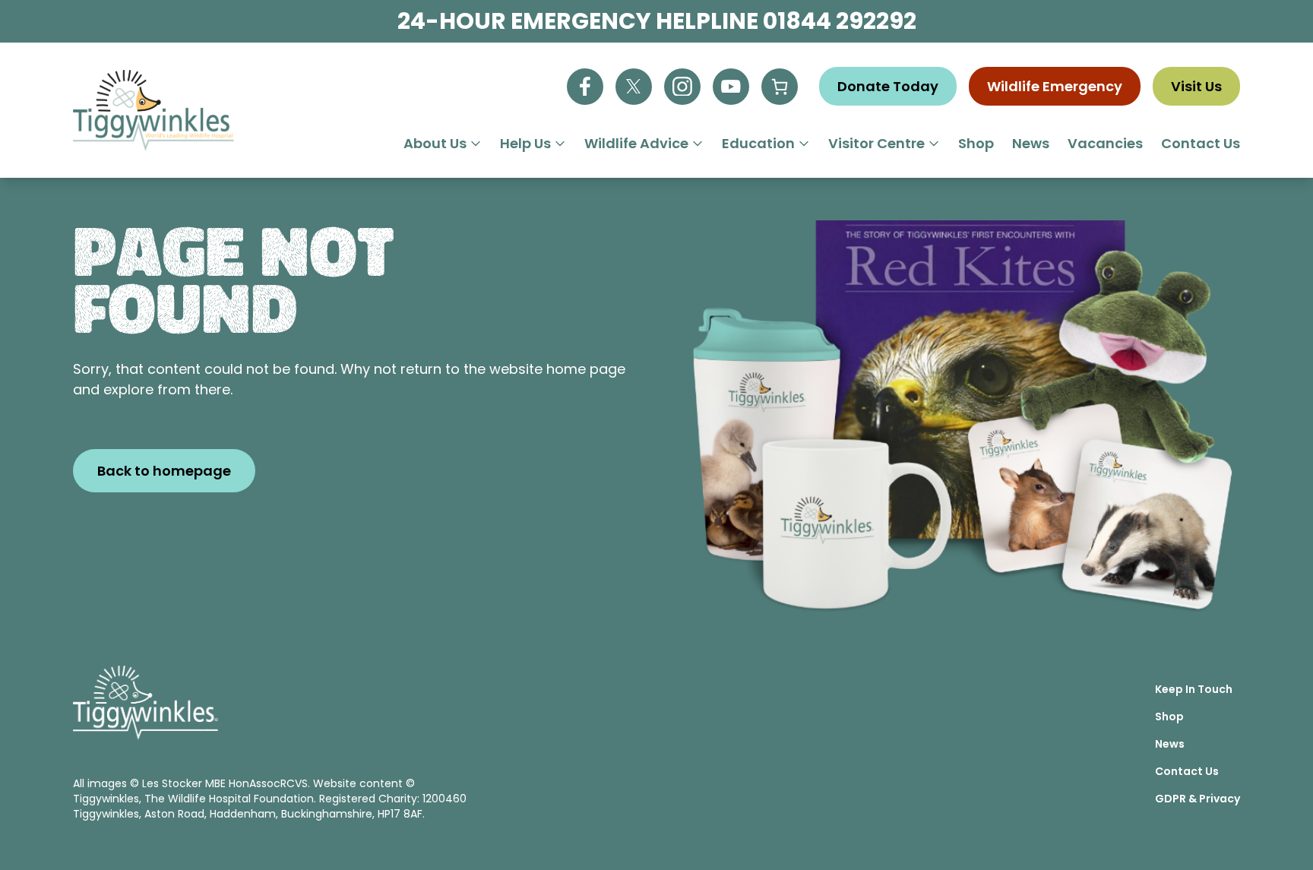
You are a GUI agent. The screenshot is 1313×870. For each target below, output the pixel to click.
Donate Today (887, 86)
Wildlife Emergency (1054, 86)
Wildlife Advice (636, 143)
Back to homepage (164, 470)
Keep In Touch (1193, 689)
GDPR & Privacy (1197, 798)
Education (758, 143)
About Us (435, 143)
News (1030, 143)
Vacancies (1105, 143)
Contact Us (1200, 143)
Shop (976, 143)
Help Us (525, 143)
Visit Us (1196, 86)
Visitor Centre (876, 143)
